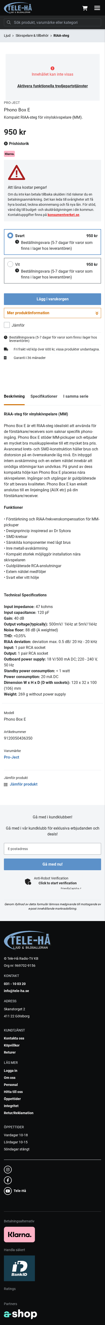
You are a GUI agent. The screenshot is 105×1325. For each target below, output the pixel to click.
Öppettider (12, 1099)
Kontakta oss (14, 1038)
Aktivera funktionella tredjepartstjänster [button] (52, 86)
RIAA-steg (61, 35)
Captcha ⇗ (71, 888)
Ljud (7, 35)
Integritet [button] (11, 1106)
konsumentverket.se (63, 215)
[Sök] (9, 22)
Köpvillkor (12, 1045)
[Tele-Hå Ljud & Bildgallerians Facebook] (51, 1180)
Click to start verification (58, 883)
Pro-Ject (11, 757)
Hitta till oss (13, 1092)
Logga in (10, 1071)
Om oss (9, 1078)
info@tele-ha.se (16, 991)
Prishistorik (18, 143)
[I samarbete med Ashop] (20, 1314)
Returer (10, 1052)
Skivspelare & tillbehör (32, 35)
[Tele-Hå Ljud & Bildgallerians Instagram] (51, 1169)
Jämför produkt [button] (23, 784)
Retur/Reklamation (18, 1113)
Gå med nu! (52, 864)
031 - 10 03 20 (15, 984)
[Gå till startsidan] (18, 8)
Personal (11, 1085)
